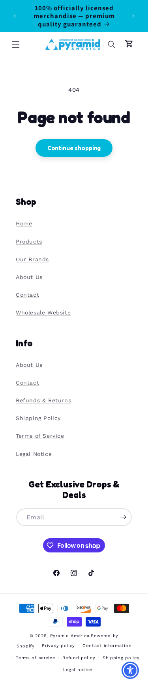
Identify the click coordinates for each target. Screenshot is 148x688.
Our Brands (32, 259)
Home (24, 223)
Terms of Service (40, 436)
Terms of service (35, 657)
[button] (15, 44)
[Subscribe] (123, 517)
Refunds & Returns (43, 400)
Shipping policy (121, 657)
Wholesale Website (43, 312)
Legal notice (77, 669)
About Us (29, 277)
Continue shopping (74, 148)
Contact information (106, 645)
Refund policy (78, 657)
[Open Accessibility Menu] (130, 670)
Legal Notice (34, 454)
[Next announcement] (133, 16)
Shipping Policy (38, 418)
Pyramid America (70, 635)
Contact (27, 295)
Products (29, 241)
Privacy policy (58, 645)
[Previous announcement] (14, 16)
